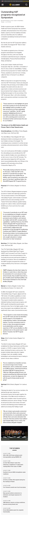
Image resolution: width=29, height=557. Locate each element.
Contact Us (14, 549)
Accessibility (17, 550)
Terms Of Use (7, 550)
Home (7, 549)
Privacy (21, 549)
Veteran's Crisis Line (18, 552)
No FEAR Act (8, 552)
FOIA (24, 550)
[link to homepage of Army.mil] (14, 4)
